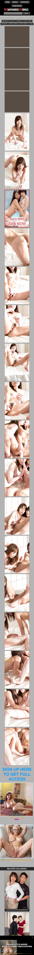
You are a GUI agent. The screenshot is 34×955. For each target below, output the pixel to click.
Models (15, 2)
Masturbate (24, 24)
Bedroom (5, 21)
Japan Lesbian (13, 24)
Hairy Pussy (28, 21)
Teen (31, 24)
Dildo (12, 21)
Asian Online (17, 6)
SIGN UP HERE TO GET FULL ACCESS (17, 774)
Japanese (4, 24)
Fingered (19, 21)
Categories (24, 2)
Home (7, 2)
